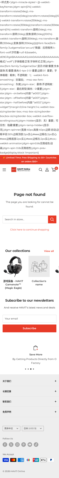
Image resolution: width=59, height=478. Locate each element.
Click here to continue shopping (29, 229)
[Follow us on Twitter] (11, 444)
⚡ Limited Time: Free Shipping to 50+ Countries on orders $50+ (29, 159)
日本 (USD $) (30, 428)
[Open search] (40, 170)
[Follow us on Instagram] (17, 444)
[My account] (47, 170)
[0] (54, 170)
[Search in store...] (52, 219)
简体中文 (8, 428)
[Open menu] (4, 169)
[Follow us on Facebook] (5, 444)
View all (49, 251)
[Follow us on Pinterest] (23, 444)
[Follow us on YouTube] (30, 444)
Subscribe (29, 328)
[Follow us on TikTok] (36, 444)
